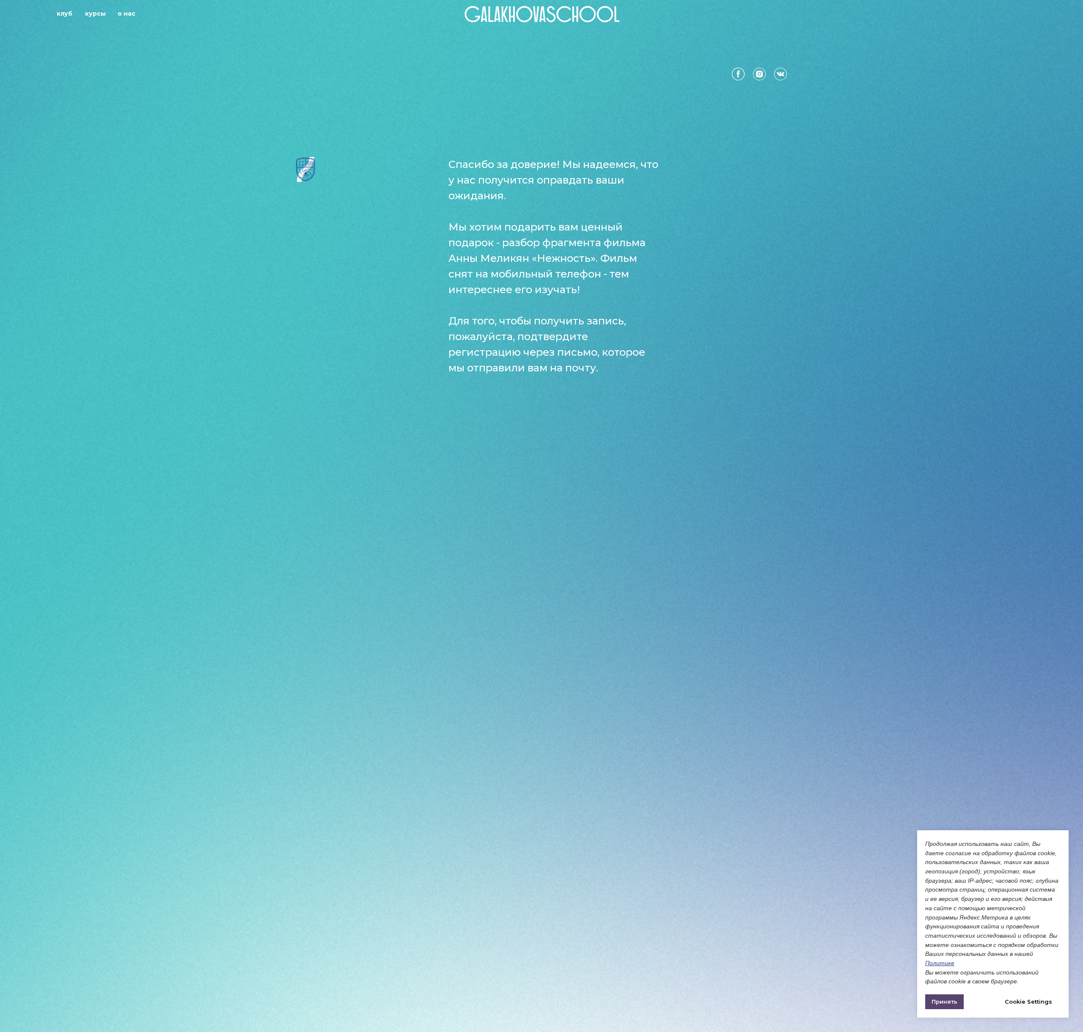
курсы (95, 13)
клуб (64, 13)
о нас (126, 13)
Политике (939, 963)
